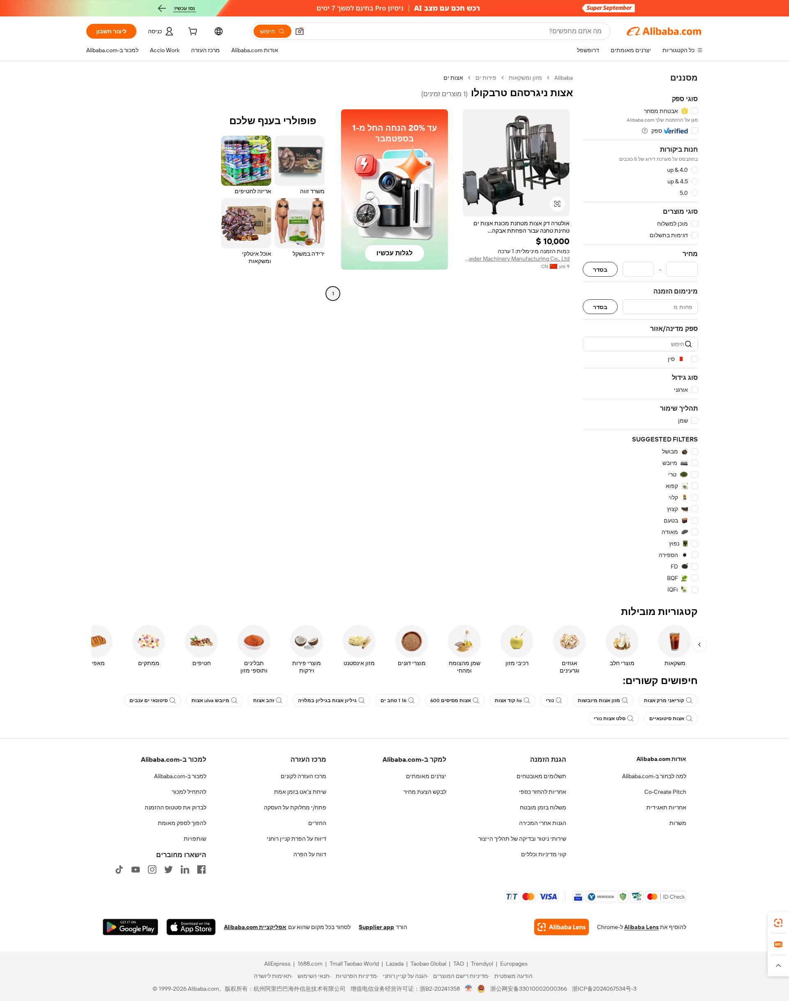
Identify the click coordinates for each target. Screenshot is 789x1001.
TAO (458, 963)
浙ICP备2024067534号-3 (604, 988)
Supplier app (376, 927)
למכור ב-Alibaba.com (180, 776)
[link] (778, 923)
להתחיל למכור (189, 791)
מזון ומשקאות (525, 77)
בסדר (600, 269)
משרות (677, 823)
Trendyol (482, 963)
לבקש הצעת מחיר (425, 791)
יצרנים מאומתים (426, 776)
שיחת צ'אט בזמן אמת (300, 791)
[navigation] (640, 334)
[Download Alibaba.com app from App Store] (191, 927)
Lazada (395, 963)
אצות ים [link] (453, 77)
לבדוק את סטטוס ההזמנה (175, 807)
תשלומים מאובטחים (541, 776)
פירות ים (485, 77)
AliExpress (277, 963)
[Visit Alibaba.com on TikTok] (119, 869)
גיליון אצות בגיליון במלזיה (327, 700)
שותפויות (195, 838)
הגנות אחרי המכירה (542, 823)
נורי (550, 700)
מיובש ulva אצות (210, 700)
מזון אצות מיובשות (599, 700)
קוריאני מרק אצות (664, 700)
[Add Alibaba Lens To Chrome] (561, 927)
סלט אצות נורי (609, 718)
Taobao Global (428, 963)
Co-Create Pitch (665, 791)
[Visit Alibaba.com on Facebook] (201, 869)
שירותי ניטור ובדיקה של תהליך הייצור (522, 838)
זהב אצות (263, 700)
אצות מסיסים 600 (450, 700)
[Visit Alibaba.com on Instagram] (152, 869)
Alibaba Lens (641, 927)
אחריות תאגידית (666, 807)
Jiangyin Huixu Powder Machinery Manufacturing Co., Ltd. (516, 258)
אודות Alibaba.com (661, 759)
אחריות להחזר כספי (542, 791)
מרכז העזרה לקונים (303, 776)
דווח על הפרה (309, 854)
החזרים (317, 823)
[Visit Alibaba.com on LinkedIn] (185, 869)
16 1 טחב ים (393, 700)
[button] (300, 31)
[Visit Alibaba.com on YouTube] (136, 869)
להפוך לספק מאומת (182, 823)
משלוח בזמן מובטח (543, 807)
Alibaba (563, 77)
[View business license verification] (469, 989)
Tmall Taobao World (354, 963)
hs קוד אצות (508, 700)
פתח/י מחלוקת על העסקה (295, 807)
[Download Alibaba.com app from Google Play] (130, 927)
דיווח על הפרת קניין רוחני (296, 838)
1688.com (310, 963)
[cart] (192, 32)
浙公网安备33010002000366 (528, 988)
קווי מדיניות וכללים (543, 854)
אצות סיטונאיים (666, 718)
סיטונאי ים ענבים (148, 700)
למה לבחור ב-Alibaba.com (654, 776)
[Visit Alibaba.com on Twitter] (168, 869)
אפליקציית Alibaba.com (255, 927)
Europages (514, 963)
